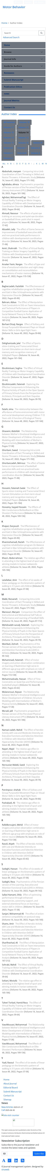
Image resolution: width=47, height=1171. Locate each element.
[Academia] (4, 1161)
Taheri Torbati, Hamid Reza (15, 1002)
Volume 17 (9, 127)
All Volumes (9, 122)
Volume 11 (9, 142)
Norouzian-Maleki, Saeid (13, 764)
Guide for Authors (13, 66)
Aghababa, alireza (10, 184)
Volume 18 (24, 122)
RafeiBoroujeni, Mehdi (12, 824)
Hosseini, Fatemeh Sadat (14, 488)
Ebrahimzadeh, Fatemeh (14, 384)
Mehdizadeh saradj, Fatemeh (16, 625)
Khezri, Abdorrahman (12, 558)
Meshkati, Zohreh (10, 644)
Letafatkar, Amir (10, 580)
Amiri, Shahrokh (10, 248)
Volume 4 (21, 153)
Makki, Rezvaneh (10, 599)
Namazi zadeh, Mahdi (12, 730)
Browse (7, 52)
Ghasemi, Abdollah (11, 431)
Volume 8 (8, 147)
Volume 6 (35, 147)
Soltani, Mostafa (10, 980)
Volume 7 (21, 147)
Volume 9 (37, 142)
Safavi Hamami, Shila (12, 894)
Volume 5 (8, 153)
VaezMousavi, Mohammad (14, 1024)
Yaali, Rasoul (8, 1062)
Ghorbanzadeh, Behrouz (14, 463)
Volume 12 (23, 137)
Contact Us (9, 107)
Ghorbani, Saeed (10, 450)
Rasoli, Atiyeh (8, 843)
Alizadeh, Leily (9, 229)
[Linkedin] (16, 1161)
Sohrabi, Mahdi (9, 964)
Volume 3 (35, 153)
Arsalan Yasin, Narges (12, 264)
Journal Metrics (11, 100)
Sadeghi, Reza (9, 881)
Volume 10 (23, 142)
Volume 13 (9, 137)
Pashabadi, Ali (9, 802)
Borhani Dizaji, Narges (12, 324)
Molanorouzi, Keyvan (12, 692)
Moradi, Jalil (7, 711)
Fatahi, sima (8, 409)
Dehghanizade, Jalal (11, 343)
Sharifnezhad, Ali (10, 942)
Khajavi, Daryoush (11, 526)
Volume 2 (8, 158)
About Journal (10, 1083)
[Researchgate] (10, 1161)
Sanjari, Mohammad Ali (13, 913)
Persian (40, 2)
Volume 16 (23, 127)
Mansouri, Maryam (11, 612)
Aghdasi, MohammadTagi (14, 197)
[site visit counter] (10, 1115)
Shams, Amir (8, 923)
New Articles (7, 1107)
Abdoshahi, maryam (12, 171)
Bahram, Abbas (9, 302)
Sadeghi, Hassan (10, 868)
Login (18, 2)
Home (4, 23)
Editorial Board (11, 1087)
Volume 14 (23, 132)
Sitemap (7, 1099)
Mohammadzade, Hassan (14, 679)
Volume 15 (9, 132)
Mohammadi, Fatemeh (13, 660)
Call (3, 1110)
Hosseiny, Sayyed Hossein (14, 507)
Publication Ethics (13, 86)
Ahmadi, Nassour (10, 213)
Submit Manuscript (13, 79)
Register (28, 2)
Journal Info (10, 59)
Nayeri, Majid (8, 748)
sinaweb (5, 1169)
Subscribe (39, 1153)
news (6, 93)
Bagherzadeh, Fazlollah (13, 286)
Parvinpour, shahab (11, 789)
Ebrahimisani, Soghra (12, 368)
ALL (4, 163)
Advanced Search (11, 37)
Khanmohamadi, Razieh (13, 542)
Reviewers (9, 73)
